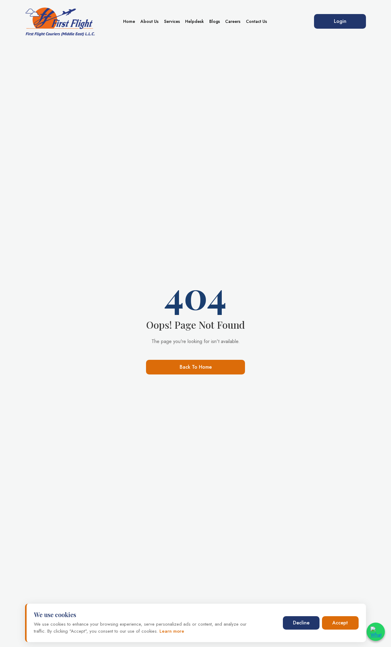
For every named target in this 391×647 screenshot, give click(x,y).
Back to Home (196, 366)
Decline (301, 622)
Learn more (171, 631)
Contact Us (256, 21)
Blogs (214, 21)
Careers (232, 21)
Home (129, 21)
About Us (150, 21)
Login (340, 21)
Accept (340, 622)
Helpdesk (194, 21)
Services (172, 21)
